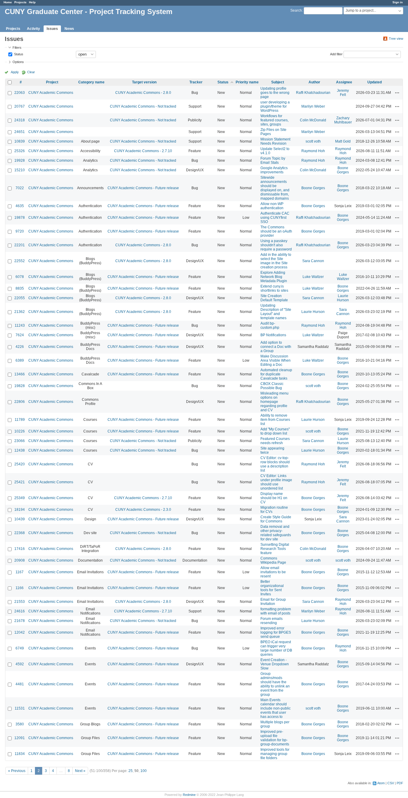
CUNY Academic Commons (50, 93)
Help (32, 2)
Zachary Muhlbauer (343, 120)
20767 (19, 106)
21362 (19, 312)
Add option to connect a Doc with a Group (275, 346)
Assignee (344, 82)
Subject (277, 82)
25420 (19, 464)
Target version (144, 82)
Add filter (336, 54)
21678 (19, 621)
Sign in (397, 2)
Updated (374, 82)
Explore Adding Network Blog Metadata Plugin (273, 276)
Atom (381, 783)
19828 (19, 386)
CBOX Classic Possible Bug (271, 386)
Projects (20, 2)
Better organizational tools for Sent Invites (272, 588)
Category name (91, 82)
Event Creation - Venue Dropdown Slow (274, 664)
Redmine (189, 795)
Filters (17, 47)
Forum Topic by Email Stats (272, 160)
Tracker (196, 82)
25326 (19, 151)
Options (18, 62)
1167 (20, 572)
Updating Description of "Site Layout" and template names (275, 311)
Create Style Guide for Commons (275, 519)
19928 (19, 160)
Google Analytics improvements (274, 170)
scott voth (313, 141)
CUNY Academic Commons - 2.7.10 (143, 151)
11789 (20, 420)
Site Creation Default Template (274, 298)
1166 (20, 588)
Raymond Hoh (313, 151)
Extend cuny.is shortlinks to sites (274, 288)
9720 (20, 231)
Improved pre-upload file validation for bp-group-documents (274, 738)
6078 (20, 277)
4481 (20, 684)
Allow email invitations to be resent (273, 572)
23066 (19, 441)
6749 (20, 648)
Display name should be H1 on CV (273, 498)
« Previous (16, 771)
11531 (20, 708)
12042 (19, 632)
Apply (15, 72)
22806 (19, 402)
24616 (19, 611)
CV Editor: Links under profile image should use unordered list (276, 482)
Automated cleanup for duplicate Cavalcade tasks (276, 374)
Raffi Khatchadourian (313, 93)
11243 (20, 325)
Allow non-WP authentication (271, 206)
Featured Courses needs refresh (275, 441)
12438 (19, 450)
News (69, 29)
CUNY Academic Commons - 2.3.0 (143, 509)
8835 (20, 288)
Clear (31, 72)
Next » (80, 771)
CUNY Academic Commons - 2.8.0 (143, 93)
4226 (20, 347)
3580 (20, 724)
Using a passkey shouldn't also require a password (276, 245)
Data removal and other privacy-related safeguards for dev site (275, 533)
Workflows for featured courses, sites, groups (274, 120)
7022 (20, 188)
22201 (19, 245)
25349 (19, 498)
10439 (19, 519)
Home (8, 2)
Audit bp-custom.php (269, 325)
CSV (390, 783)
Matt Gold (343, 141)
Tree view (396, 38)
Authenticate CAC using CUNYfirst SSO (274, 217)
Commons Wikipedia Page (273, 560)
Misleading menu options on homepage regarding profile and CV (274, 401)
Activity (33, 29)
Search (296, 10)
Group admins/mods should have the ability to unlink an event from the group (275, 684)
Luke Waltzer (313, 277)
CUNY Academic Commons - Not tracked (143, 106)
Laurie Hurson (343, 298)
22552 (19, 261)
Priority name (247, 82)
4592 (20, 664)
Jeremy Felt (343, 92)
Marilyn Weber (313, 106)
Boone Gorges (343, 170)
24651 (19, 132)
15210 (19, 170)
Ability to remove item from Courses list (275, 419)
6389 (20, 360)
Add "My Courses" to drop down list (275, 431)
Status (18, 54)
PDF (400, 783)
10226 (19, 431)
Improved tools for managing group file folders (274, 753)
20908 (19, 560)
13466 (19, 374)
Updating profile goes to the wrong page (274, 92)
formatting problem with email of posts (275, 611)
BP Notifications (273, 335)
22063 (19, 93)
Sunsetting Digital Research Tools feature (274, 548)
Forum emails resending (271, 621)
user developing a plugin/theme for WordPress (275, 106)
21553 (19, 602)
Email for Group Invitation (273, 601)
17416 (19, 549)
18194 (19, 509)
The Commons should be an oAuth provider (276, 231)
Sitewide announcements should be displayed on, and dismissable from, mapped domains (274, 188)
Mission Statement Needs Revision (275, 141)
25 (130, 771)
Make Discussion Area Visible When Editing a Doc (275, 360)
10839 (19, 141)
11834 (20, 754)
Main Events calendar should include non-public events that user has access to (275, 708)
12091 (19, 738)
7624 (20, 335)
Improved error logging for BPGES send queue (275, 632)
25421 (19, 482)
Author (314, 82)
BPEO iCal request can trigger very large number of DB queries (276, 648)
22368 (19, 533)
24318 (19, 120)
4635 (20, 206)
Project (52, 82)
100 (143, 771)
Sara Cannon (313, 261)
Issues (52, 29)
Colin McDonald (313, 120)
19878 (19, 217)
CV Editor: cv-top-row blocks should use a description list (275, 464)
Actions (397, 92)
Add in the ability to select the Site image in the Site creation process (275, 261)
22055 (19, 298)
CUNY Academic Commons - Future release (143, 188)
